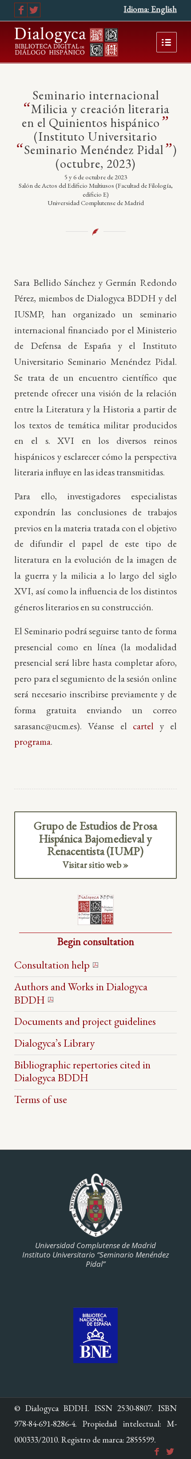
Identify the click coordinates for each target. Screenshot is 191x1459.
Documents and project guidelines (85, 1021)
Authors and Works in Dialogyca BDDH (80, 993)
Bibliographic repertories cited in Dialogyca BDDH (82, 1071)
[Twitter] (34, 10)
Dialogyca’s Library (54, 1043)
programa (32, 741)
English (164, 9)
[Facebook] (21, 10)
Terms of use (40, 1099)
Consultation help (52, 965)
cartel (143, 726)
